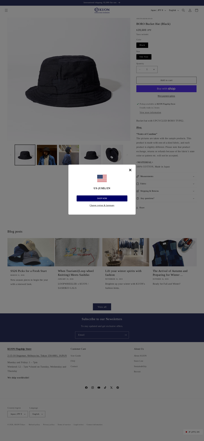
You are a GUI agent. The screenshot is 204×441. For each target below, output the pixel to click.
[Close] (130, 170)
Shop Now (102, 198)
